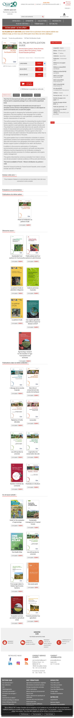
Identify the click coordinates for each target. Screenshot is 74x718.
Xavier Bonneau (38, 48)
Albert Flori (27, 50)
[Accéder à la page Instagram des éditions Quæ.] (18, 663)
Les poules (33, 420)
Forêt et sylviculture (31, 689)
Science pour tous (31, 701)
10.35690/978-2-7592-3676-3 (61, 90)
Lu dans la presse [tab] (27, 95)
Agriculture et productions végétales (36, 682)
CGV (3, 687)
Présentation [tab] (7, 95)
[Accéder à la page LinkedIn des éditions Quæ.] (10, 663)
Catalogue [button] (16, 21)
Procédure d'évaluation (56, 693)
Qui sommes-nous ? (7, 682)
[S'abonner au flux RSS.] (26, 663)
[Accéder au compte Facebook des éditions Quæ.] (10, 659)
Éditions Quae (62, 50)
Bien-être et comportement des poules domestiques (33, 390)
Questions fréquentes (8, 704)
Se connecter (64, 17)
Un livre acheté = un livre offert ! (16, 28)
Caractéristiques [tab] (56, 42)
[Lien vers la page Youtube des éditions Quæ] (26, 659)
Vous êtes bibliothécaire (56, 689)
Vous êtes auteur (55, 682)
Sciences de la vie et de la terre (34, 699)
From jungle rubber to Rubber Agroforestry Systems (17, 586)
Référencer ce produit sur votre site (32, 89)
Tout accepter (37, 714)
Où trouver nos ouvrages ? (9, 693)
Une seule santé (33, 584)
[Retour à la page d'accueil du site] (10, 4)
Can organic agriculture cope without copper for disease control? (33, 322)
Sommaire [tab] (16, 95)
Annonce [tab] (37, 95)
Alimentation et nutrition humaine (35, 685)
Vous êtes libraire (55, 687)
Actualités (53, 24)
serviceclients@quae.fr (39, 660)
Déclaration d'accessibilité (57, 704)
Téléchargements (7, 689)
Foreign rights (54, 691)
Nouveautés (57, 21)
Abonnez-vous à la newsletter (68, 3)
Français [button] (67, 8)
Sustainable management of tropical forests (33, 522)
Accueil (4, 38)
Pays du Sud (29, 693)
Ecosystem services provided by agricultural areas (17, 618)
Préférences (25, 714)
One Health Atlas (17, 552)
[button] (9, 52)
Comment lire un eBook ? (60, 109)
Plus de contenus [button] (22, 24)
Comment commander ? (8, 691)
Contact (38, 4)
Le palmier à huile (17, 320)
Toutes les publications (15, 38)
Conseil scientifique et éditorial (10, 700)
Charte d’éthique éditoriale (9, 702)
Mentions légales (55, 702)
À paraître (29, 21)
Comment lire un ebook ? (8, 697)
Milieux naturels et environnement (35, 691)
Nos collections (6, 685)
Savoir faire (29, 58)
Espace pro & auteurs (27, 4)
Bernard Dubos (23, 48)
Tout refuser (49, 714)
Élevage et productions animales (35, 687)
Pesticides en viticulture (33, 484)
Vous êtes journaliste (56, 685)
